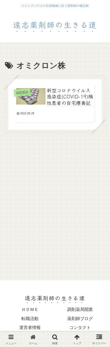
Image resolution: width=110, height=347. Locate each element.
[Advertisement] (55, 203)
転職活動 (29, 318)
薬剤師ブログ (80, 318)
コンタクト (80, 327)
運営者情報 (30, 327)
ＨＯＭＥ (29, 309)
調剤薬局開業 (80, 309)
